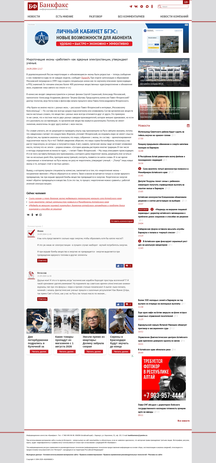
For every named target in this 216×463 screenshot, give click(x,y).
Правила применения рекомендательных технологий (125, 454)
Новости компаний (174, 16)
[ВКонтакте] (136, 6)
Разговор (95, 16)
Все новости (184, 420)
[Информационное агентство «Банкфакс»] (52, 6)
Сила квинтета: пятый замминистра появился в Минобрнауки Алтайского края (69, 201)
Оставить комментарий (122, 221)
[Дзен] (142, 6)
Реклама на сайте (155, 454)
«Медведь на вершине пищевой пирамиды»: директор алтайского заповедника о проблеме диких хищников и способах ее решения (163, 213)
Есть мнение (64, 16)
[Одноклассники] (152, 6)
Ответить (42, 260)
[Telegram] (131, 6)
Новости (34, 16)
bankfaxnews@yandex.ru (137, 435)
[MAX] (147, 6)
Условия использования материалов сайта (60, 454)
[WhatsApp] (40, 214)
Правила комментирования (90, 454)
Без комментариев (131, 16)
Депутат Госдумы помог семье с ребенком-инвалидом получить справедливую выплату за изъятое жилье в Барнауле (161, 185)
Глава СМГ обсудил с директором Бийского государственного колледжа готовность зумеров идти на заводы (162, 408)
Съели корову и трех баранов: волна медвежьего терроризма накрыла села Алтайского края (75, 198)
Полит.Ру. (85, 77)
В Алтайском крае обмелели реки (154, 349)
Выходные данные (34, 454)
